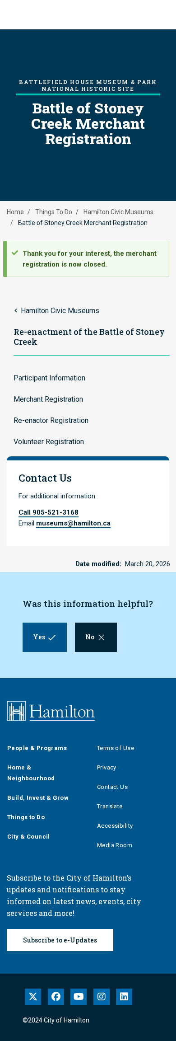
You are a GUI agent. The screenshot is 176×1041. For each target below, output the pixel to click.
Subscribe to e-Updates (60, 940)
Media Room (114, 845)
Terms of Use (115, 748)
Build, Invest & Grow (38, 797)
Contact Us (112, 786)
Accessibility (115, 825)
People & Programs (37, 748)
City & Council (28, 836)
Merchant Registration (48, 399)
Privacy (106, 767)
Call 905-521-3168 (49, 512)
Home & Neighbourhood (31, 773)
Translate (110, 806)
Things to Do (26, 817)
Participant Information (49, 378)
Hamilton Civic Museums (118, 212)
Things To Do (53, 212)
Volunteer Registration (49, 441)
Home (15, 212)
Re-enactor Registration (51, 420)
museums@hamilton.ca (73, 523)
